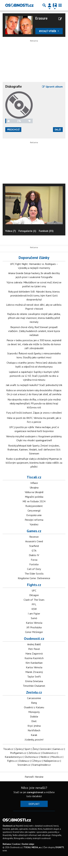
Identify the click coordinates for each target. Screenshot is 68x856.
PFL (34, 604)
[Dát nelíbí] (27, 121)
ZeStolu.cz (34, 752)
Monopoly (34, 712)
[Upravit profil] (60, 19)
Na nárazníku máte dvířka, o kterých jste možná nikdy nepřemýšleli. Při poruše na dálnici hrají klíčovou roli (34, 403)
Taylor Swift (34, 676)
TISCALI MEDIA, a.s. (33, 847)
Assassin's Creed (34, 541)
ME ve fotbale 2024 (34, 501)
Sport (28, 749)
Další (58, 129)
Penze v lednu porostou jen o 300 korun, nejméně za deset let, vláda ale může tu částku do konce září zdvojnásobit (34, 344)
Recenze (34, 536)
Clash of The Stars (34, 599)
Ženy (35, 749)
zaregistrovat (35, 792)
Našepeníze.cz (52, 760)
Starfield (34, 546)
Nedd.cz (44, 756)
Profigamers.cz (18, 752)
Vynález (34, 524)
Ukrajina (34, 487)
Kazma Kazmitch (34, 658)
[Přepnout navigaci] (49, 5)
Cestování (45, 749)
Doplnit (34, 803)
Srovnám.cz (23, 764)
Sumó (34, 618)
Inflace (34, 483)
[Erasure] (19, 24)
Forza (34, 559)
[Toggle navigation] (60, 5)
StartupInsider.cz (41, 764)
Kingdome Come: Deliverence (34, 578)
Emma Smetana (34, 681)
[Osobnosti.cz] (19, 5)
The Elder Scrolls (34, 573)
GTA (34, 550)
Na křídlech (34, 730)
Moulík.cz (56, 756)
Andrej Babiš (34, 644)
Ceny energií (34, 510)
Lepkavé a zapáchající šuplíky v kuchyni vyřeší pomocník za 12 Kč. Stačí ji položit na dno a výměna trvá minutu (34, 375)
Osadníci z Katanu (34, 707)
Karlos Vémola (34, 622)
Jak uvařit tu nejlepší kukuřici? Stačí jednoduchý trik (34, 385)
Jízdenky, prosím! (34, 739)
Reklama (7, 844)
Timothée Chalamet (34, 685)
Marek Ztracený (34, 672)
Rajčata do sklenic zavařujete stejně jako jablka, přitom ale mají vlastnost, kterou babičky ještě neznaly (34, 317)
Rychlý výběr (48, 31)
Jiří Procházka (34, 627)
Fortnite (34, 564)
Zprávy (19, 749)
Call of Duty (34, 569)
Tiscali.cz (34, 477)
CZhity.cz (37, 760)
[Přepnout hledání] (44, 5)
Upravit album (54, 86)
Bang (34, 702)
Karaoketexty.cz (14, 756)
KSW (34, 609)
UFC (34, 590)
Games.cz (34, 531)
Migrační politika (34, 496)
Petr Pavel (34, 649)
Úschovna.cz (31, 756)
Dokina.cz (24, 760)
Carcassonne (34, 698)
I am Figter (34, 613)
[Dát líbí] (11, 121)
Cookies (16, 844)
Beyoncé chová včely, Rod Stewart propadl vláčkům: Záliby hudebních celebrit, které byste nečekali (34, 331)
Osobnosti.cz (34, 638)
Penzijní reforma (34, 519)
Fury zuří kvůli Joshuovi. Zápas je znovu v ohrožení (34, 412)
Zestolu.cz (34, 692)
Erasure (41, 18)
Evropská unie (34, 515)
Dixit (34, 721)
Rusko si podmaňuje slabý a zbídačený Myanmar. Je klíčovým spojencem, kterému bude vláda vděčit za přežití (34, 462)
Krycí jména (34, 725)
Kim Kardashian (34, 662)
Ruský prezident (34, 506)
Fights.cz (34, 584)
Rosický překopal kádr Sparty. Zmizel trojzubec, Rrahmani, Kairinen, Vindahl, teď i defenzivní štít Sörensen (34, 449)
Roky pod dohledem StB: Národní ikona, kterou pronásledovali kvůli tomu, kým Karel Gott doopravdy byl (34, 295)
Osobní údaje (28, 844)
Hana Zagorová (34, 653)
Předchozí (13, 129)
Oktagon (34, 595)
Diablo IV (34, 555)
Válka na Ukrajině (34, 492)
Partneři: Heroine (34, 776)
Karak (34, 735)
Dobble (34, 716)
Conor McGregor (34, 632)
